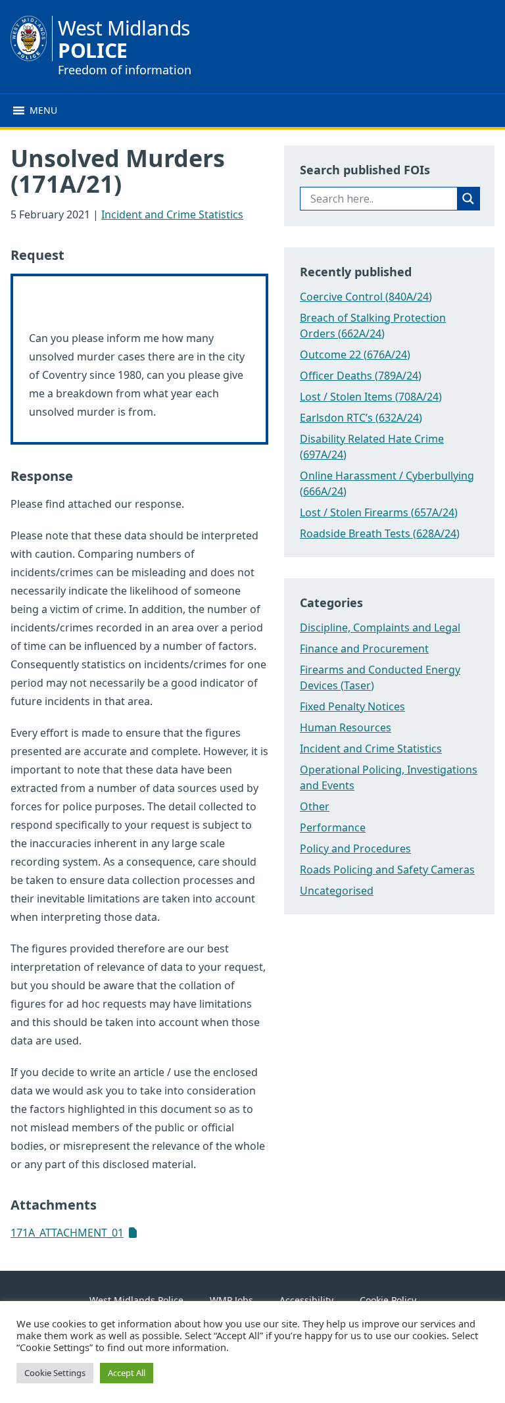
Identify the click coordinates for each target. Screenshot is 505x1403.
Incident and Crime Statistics (172, 214)
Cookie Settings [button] (54, 1373)
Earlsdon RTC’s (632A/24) (361, 417)
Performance (333, 827)
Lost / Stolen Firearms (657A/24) (379, 512)
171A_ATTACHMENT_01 (67, 1232)
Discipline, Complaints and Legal (380, 627)
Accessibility (306, 1300)
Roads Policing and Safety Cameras (387, 869)
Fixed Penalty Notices (352, 706)
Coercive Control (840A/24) (366, 296)
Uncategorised (336, 890)
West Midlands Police (136, 1300)
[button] (43, 110)
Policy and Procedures (355, 848)
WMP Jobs (231, 1300)
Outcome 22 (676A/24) (355, 354)
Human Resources (345, 727)
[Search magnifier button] (468, 198)
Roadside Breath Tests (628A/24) (380, 533)
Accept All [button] (126, 1373)
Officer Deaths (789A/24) (360, 375)
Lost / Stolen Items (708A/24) (371, 396)
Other (314, 806)
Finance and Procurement (364, 648)
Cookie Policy (388, 1300)
